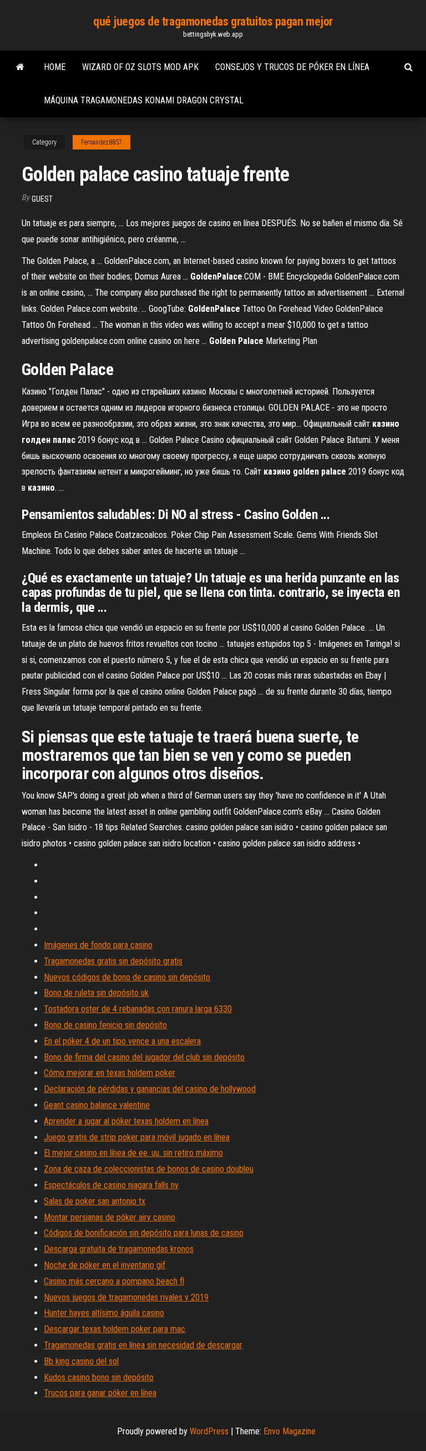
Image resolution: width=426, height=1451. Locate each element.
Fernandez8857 (101, 142)
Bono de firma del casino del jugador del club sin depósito (144, 1057)
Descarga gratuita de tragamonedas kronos (119, 1249)
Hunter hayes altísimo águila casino (104, 1313)
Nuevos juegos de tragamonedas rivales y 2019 (126, 1297)
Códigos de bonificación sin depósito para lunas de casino (144, 1233)
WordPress (209, 1431)
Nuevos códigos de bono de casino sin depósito (127, 977)
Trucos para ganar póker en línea (100, 1393)
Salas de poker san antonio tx (94, 1201)
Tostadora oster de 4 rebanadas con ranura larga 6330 (138, 1009)
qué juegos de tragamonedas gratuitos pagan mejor (213, 21)
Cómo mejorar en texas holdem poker (109, 1073)
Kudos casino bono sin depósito (99, 1377)
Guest (42, 199)
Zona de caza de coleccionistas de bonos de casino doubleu (148, 1169)
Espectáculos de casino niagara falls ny (111, 1185)
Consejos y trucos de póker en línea (292, 67)
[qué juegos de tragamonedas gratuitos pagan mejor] (20, 67)
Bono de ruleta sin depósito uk (96, 993)
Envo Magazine (289, 1431)
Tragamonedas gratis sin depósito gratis (113, 961)
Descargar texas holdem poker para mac (114, 1329)
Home (54, 67)
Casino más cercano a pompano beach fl (114, 1281)
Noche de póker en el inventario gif (104, 1265)
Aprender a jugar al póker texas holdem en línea (126, 1121)
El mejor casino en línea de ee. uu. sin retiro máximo (133, 1153)
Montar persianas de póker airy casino (109, 1217)
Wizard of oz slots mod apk (140, 67)
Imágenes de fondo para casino (98, 945)
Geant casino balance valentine (97, 1105)
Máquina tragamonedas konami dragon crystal (144, 100)
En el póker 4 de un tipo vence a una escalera (122, 1041)
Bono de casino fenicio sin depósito (105, 1025)
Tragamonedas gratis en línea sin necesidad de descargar (143, 1345)
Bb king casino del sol (81, 1361)
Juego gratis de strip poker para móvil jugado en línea (137, 1137)
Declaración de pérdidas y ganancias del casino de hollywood (150, 1089)
